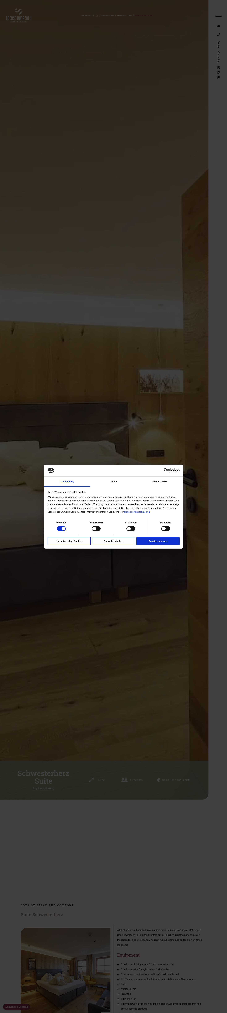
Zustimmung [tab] (67, 481)
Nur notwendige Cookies (69, 541)
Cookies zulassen (157, 541)
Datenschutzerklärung (137, 511)
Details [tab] (113, 481)
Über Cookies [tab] (159, 481)
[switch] (96, 528)
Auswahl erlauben (113, 541)
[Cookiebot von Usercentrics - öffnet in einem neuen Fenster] (166, 470)
